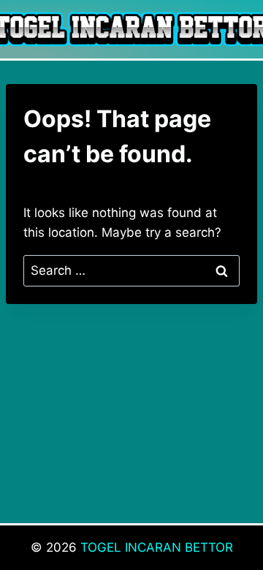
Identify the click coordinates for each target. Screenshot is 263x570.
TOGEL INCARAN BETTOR (156, 547)
